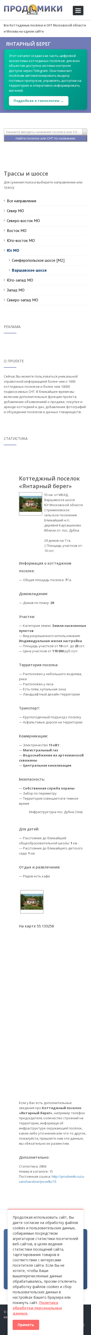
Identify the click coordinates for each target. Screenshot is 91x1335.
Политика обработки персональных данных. (37, 1308)
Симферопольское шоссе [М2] (38, 260)
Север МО (15, 210)
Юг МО (13, 250)
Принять (26, 1324)
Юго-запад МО (20, 280)
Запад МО (16, 289)
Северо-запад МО (22, 299)
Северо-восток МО (23, 220)
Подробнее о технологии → (39, 100)
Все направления (21, 200)
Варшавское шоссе (29, 270)
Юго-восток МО (21, 240)
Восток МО (17, 230)
